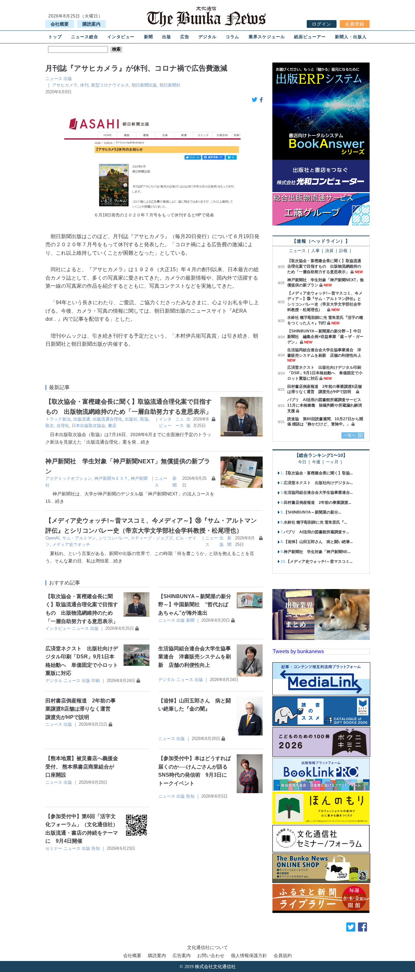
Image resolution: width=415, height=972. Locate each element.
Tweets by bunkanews (298, 651)
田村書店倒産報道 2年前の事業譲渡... (317, 502)
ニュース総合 (84, 36)
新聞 (148, 36)
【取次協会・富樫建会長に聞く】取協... (318, 473)
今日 (302, 462)
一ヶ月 (332, 462)
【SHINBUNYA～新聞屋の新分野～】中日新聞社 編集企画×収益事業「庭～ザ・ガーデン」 (325, 336)
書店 (112, 425)
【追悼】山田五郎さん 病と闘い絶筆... (318, 541)
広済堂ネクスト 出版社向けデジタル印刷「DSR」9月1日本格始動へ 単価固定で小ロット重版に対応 (324, 373)
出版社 (131, 419)
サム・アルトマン (79, 538)
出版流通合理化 (107, 419)
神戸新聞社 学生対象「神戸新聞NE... (317, 552)
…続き (143, 442)
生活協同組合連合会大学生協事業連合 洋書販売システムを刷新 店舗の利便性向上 (194, 657)
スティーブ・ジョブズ (152, 538)
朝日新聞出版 (144, 85)
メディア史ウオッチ (71, 544)
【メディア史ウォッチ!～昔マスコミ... (319, 561)
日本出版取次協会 (88, 425)
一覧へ (350, 435)
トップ (55, 36)
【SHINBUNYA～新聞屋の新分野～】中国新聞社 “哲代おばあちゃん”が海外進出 (194, 605)
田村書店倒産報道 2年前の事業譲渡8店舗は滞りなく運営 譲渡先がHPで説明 (80, 709)
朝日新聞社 (170, 85)
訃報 (343, 251)
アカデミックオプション (68, 478)
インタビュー (121, 36)
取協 (144, 419)
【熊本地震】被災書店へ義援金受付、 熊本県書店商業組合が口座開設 (81, 767)
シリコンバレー (113, 538)
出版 (166, 36)
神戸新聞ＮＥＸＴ (111, 478)
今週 (316, 462)
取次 (49, 425)
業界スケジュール (267, 36)
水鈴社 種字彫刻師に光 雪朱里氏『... (315, 522)
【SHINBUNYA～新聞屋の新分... (312, 512)
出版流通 (81, 419)
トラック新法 (58, 419)
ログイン (321, 24)
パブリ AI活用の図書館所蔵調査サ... (316, 532)
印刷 (95, 680)
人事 (315, 251)
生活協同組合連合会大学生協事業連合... (318, 492)
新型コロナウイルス (110, 85)
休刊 (84, 85)
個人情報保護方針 (249, 955)
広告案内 (181, 955)
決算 (329, 251)
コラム (232, 36)
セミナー (53, 848)
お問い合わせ (210, 955)
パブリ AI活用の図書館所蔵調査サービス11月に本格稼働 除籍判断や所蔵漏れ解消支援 (324, 405)
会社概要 (60, 24)
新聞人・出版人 (351, 36)
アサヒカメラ (64, 85)
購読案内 (91, 24)
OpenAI (52, 538)
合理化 (62, 425)
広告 (184, 36)
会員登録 (354, 24)
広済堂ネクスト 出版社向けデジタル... (318, 482)
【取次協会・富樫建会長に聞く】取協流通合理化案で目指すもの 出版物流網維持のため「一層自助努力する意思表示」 (324, 266)
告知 (190, 796)
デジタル (207, 36)
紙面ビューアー (310, 36)
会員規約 (283, 955)
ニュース (53, 78)
